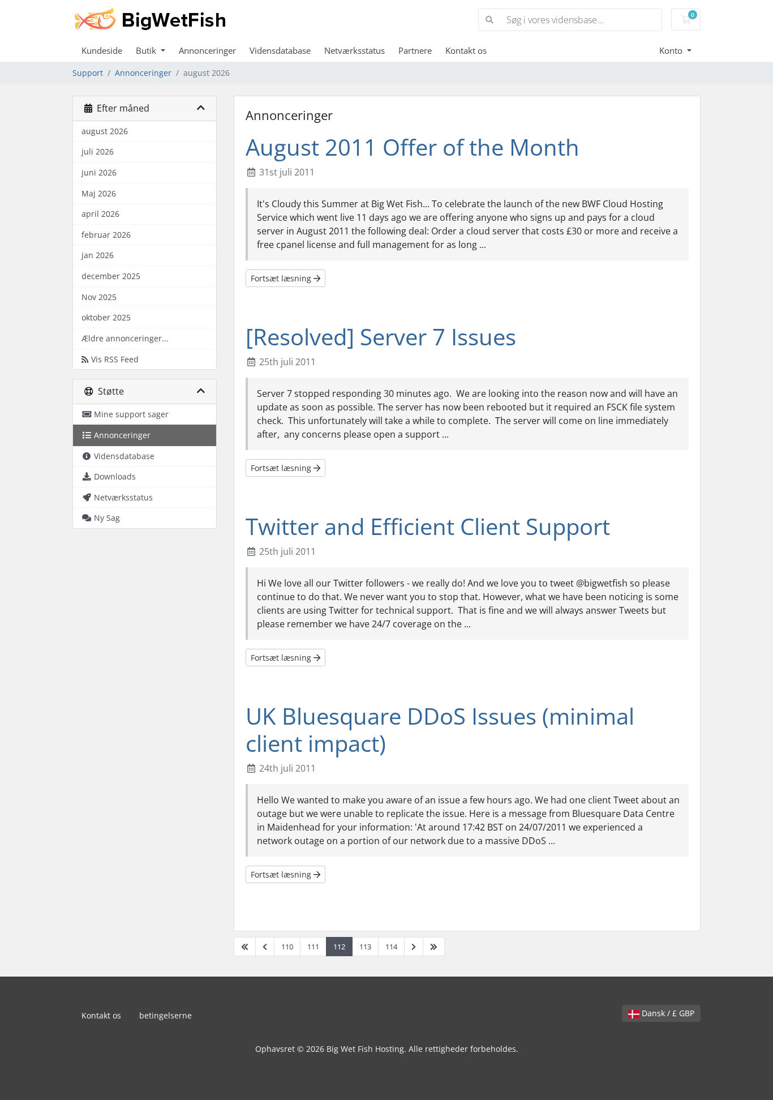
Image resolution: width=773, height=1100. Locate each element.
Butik (147, 50)
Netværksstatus (354, 50)
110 (287, 946)
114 (391, 946)
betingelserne (165, 1015)
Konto (672, 50)
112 (339, 946)
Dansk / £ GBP (666, 1013)
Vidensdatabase (280, 50)
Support (87, 72)
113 (365, 946)
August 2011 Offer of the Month (412, 146)
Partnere (415, 50)
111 (313, 946)
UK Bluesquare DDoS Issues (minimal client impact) (440, 729)
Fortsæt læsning (282, 278)
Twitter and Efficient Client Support (428, 526)
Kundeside (101, 50)
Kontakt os (466, 50)
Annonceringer (207, 50)
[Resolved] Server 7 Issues (381, 336)
